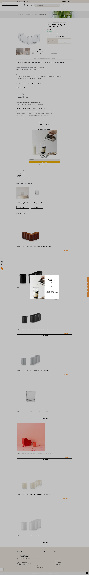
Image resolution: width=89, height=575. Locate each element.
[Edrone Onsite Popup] (44, 287)
